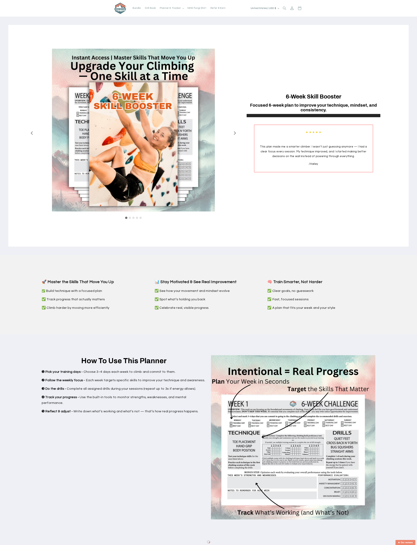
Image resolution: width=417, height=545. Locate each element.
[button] (172, 8)
